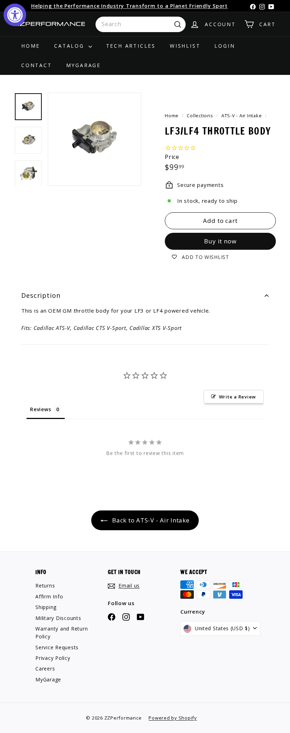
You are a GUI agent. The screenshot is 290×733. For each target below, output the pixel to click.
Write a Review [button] (237, 397)
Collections (200, 115)
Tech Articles (131, 45)
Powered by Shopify (173, 718)
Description (40, 295)
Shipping (46, 607)
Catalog (70, 45)
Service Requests (57, 647)
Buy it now (220, 241)
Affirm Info (49, 596)
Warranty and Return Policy (61, 632)
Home (30, 45)
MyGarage (83, 65)
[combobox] (140, 24)
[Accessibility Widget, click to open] (15, 15)
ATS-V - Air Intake (241, 115)
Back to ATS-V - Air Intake (149, 520)
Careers (45, 668)
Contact (36, 65)
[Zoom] (94, 139)
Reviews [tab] (40, 409)
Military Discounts (58, 618)
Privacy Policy (52, 658)
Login (224, 45)
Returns (45, 585)
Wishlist (185, 45)
